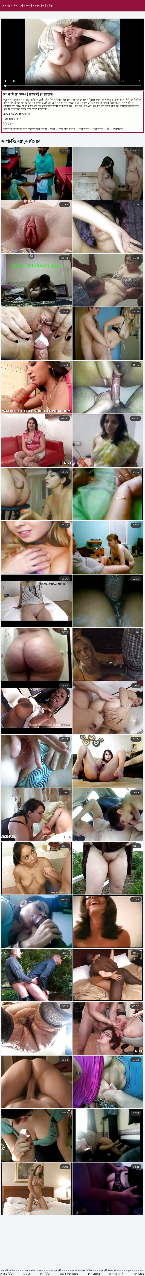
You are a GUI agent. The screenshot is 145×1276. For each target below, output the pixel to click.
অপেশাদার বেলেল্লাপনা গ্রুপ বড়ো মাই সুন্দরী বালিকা (25, 129)
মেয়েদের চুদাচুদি (116, 1274)
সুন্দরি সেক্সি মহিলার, (67, 129)
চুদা (129, 1270)
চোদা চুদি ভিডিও (7, 1270)
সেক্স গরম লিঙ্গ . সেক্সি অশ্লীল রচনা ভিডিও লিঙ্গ (27, 6)
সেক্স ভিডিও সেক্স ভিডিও (81, 1270)
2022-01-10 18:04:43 (16, 113)
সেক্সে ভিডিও (138, 1274)
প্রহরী (52, 129)
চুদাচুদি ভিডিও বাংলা (110, 1270)
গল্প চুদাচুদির (118, 129)
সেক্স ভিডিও (45, 1274)
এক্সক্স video (93, 1274)
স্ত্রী (108, 129)
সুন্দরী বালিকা (84, 129)
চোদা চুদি (27, 1274)
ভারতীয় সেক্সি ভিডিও (69, 1274)
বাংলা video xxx (33, 1270)
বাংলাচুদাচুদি (56, 1270)
